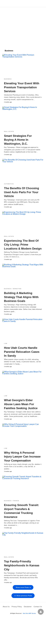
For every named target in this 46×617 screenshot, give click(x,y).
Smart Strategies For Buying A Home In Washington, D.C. (18, 139)
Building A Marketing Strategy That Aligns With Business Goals (21, 297)
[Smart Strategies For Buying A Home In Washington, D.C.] (23, 117)
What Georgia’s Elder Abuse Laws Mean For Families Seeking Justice (21, 404)
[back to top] (41, 612)
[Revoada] (23, 3)
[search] (43, 3)
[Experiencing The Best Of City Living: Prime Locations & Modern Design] (23, 222)
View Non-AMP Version (29, 613)
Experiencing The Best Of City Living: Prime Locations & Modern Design (23, 244)
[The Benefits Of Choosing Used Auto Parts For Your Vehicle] (23, 170)
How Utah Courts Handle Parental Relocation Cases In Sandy (21, 351)
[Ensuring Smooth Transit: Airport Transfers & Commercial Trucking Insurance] (23, 487)
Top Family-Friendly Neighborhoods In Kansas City (21, 565)
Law (5, 343)
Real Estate (9, 131)
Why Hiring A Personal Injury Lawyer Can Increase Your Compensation (22, 456)
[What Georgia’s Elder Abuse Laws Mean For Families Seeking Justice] (23, 382)
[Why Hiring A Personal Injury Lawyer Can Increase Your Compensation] (23, 434)
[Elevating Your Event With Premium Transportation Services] (23, 65)
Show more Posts (22, 587)
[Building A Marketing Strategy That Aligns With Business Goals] (23, 275)
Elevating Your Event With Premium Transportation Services (21, 87)
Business (8, 79)
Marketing (17, 288)
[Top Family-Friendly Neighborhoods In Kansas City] (23, 543)
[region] (23, 27)
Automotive (9, 183)
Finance (16, 500)
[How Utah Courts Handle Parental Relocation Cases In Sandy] (23, 329)
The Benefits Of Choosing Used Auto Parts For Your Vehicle (21, 192)
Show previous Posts (24, 596)
